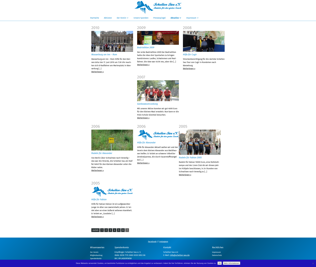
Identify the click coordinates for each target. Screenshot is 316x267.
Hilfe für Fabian (99, 199)
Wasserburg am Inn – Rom (104, 54)
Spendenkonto (95, 258)
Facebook (152, 241)
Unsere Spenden (141, 18)
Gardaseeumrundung (147, 104)
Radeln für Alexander (101, 153)
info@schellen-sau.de (180, 255)
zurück (95, 230)
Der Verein (121, 18)
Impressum (191, 18)
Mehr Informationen (231, 263)
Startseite (94, 18)
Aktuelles (175, 18)
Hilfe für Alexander (146, 142)
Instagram (163, 241)
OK (219, 263)
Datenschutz (217, 255)
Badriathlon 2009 (145, 47)
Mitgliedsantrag (96, 255)
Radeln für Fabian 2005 (190, 157)
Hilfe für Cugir (190, 54)
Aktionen (108, 18)
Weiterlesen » (97, 72)
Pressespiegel (159, 18)
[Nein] (313, 263)
